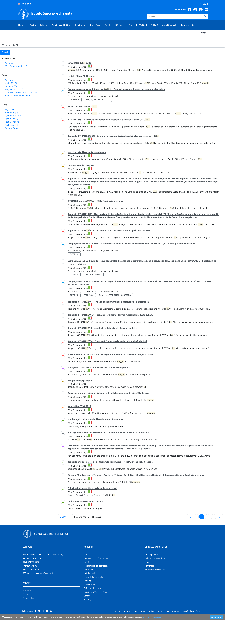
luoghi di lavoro (14, 89)
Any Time (9, 109)
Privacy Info (28, 590)
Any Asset (10, 63)
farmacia (11, 86)
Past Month (12, 122)
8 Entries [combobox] (64, 516)
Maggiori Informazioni (152, 617)
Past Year (11, 125)
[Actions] (19, 3)
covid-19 (11, 83)
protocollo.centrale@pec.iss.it (40, 573)
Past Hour (11, 112)
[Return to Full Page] (2, 38)
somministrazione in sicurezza (21, 92)
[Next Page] (220, 516)
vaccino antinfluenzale (17, 95)
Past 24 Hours (13, 115)
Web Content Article (17, 66)
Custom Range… (13, 128)
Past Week (11, 118)
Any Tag (9, 80)
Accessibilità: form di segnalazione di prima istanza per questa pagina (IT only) (151, 611)
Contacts (26, 594)
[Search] (205, 16)
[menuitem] (23, 25)
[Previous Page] (190, 516)
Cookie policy (28, 598)
